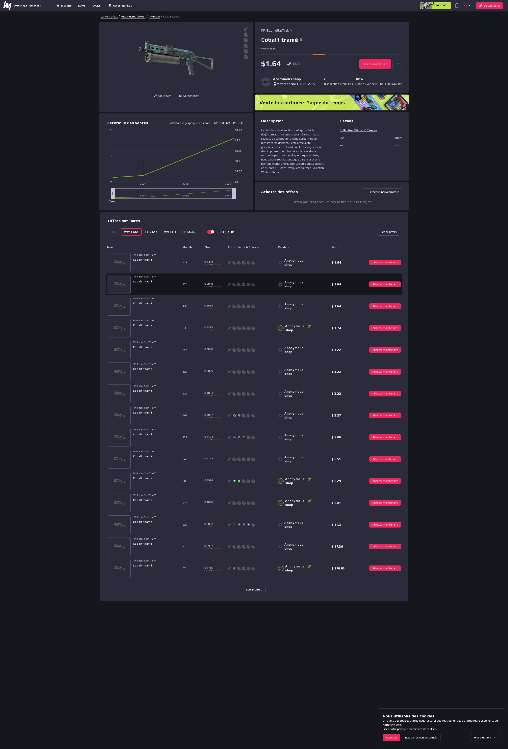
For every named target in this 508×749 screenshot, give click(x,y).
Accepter (391, 737)
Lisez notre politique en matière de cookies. (410, 729)
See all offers (389, 231)
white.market (109, 16)
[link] (109, 16)
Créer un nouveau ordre (384, 191)
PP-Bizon (154, 16)
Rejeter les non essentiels (421, 737)
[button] (467, 5)
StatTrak (223, 232)
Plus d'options (483, 737)
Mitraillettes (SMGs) (133, 16)
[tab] (131, 232)
